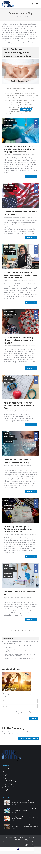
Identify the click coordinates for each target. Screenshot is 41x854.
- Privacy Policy (6, 790)
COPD (36, 95)
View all (9, 89)
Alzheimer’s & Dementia (15, 107)
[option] (20, 71)
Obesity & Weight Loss (31, 93)
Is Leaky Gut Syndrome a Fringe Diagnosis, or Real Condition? (19, 650)
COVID (30, 105)
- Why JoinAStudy (7, 784)
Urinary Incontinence (17, 102)
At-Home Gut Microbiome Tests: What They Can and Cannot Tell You (19, 646)
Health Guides (22, 114)
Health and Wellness (10, 114)
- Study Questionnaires (9, 778)
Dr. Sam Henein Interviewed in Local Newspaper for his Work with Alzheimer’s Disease (20, 275)
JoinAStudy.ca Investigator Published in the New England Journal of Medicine (18, 529)
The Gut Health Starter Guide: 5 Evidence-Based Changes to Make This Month (21, 642)
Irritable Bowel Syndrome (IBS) (18, 105)
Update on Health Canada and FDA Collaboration (20, 213)
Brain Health (30, 89)
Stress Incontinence (30, 100)
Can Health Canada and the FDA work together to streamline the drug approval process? (19, 149)
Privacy (24, 845)
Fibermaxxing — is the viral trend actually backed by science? (19, 659)
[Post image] (7, 802)
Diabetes (29, 95)
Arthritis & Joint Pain (19, 89)
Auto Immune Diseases (10, 95)
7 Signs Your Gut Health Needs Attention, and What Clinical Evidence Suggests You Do (19, 654)
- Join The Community (8, 787)
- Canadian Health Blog (9, 781)
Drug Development (26, 109)
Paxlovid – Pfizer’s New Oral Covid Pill (19, 593)
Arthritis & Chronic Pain (20, 81)
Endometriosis (28, 107)
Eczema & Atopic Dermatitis (13, 100)
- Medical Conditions (8, 772)
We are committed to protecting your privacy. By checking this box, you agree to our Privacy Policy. (18, 712)
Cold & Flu (22, 95)
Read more (29, 177)
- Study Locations (7, 775)
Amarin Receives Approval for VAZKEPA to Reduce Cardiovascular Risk (20, 405)
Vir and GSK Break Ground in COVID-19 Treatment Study (17, 461)
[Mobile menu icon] (37, 4)
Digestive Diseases (19, 98)
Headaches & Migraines (20, 91)
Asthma (9, 98)
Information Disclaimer (14, 845)
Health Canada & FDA (15, 112)
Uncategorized (14, 109)
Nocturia (27, 102)
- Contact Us (5, 793)
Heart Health (30, 98)
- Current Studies (7, 769)
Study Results (33, 114)
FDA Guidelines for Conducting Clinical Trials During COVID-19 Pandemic (18, 340)
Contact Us (30, 845)
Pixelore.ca (24, 839)
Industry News (27, 112)
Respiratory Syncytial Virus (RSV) (13, 93)
